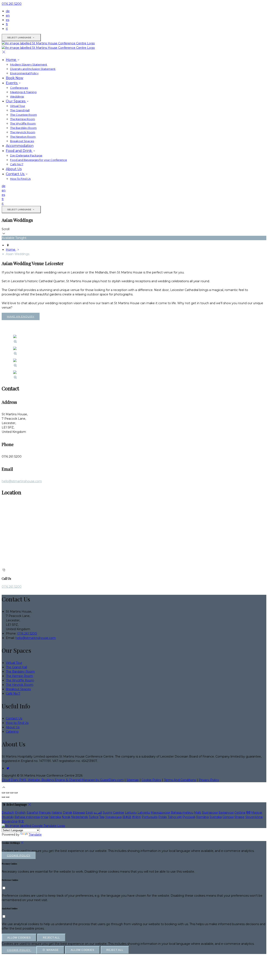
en (8, 15)
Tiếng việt (175, 817)
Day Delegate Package (26, 155)
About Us (14, 169)
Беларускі (226, 812)
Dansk (67, 812)
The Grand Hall (20, 110)
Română (202, 817)
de (8, 11)
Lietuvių (131, 812)
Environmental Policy (24, 73)
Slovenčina (9, 821)
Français (45, 812)
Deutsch (8, 812)
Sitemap (132, 780)
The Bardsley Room (23, 127)
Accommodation (20, 146)
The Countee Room (23, 114)
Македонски (160, 812)
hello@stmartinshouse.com (22, 481)
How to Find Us (17, 723)
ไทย (101, 817)
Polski (162, 817)
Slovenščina (254, 817)
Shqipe (239, 817)
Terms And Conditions (180, 780)
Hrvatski (8, 817)
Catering (12, 731)
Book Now (14, 78)
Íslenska (55, 817)
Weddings (17, 96)
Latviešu (144, 812)
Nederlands (79, 817)
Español (32, 812)
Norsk (66, 817)
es (7, 20)
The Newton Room (23, 136)
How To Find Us (20, 178)
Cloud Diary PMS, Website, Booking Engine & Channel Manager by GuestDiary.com (63, 780)
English (20, 812)
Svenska (216, 817)
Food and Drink (19, 151)
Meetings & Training (23, 92)
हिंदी (248, 812)
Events (12, 83)
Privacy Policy (209, 780)
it (7, 29)
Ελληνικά (79, 812)
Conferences (19, 87)
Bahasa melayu (182, 812)
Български (210, 812)
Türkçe (94, 817)
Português (149, 817)
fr (7, 24)
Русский (189, 817)
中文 (21, 821)
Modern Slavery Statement (28, 64)
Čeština (239, 812)
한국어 (136, 817)
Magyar (256, 812)
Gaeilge (118, 812)
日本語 (126, 817)
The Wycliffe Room (23, 123)
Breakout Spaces (22, 141)
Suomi (107, 812)
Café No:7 (16, 164)
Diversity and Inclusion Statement (32, 69)
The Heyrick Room (22, 132)
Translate (35, 834)
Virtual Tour (17, 106)
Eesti (89, 812)
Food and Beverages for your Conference (38, 160)
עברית (44, 817)
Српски (228, 817)
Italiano (57, 812)
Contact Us (15, 174)
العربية (98, 812)
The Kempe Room (22, 119)
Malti (197, 812)
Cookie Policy (151, 780)
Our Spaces (16, 101)
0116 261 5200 (12, 4)
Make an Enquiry (20, 316)
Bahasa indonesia (27, 817)
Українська (113, 817)
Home (11, 60)
